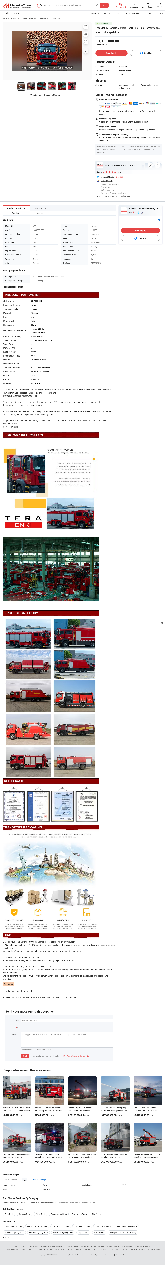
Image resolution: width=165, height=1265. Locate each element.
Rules (161, 13)
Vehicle (45, 1189)
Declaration (109, 1255)
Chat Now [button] (147, 53)
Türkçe (133, 1249)
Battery (45, 1185)
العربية (96, 1249)
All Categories (11, 13)
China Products (32, 1246)
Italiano (69, 1249)
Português (39, 1249)
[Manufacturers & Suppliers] (17, 5)
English (22, 1249)
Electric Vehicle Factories (37, 1226)
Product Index (127, 1246)
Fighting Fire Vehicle (103, 1226)
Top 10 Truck (84, 1232)
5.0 (130, 212)
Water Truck (40, 1214)
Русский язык (59, 1249)
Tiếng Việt (141, 1249)
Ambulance (87, 1185)
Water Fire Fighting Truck (63, 1232)
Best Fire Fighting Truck (38, 1232)
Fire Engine (96, 1214)
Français (49, 1249)
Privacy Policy (121, 1255)
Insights (147, 1246)
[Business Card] (159, 219)
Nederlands (87, 1249)
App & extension (132, 13)
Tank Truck (9, 1214)
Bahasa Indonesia (154, 1249)
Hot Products (19, 1246)
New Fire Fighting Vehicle (127, 1226)
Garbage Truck (24, 1214)
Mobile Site (138, 1246)
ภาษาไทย (124, 1249)
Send (25, 1056)
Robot (5, 1189)
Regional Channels (112, 1246)
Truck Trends (99, 1232)
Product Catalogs (39, 1179)
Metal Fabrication (10, 1185)
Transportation (15, 18)
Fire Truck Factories (82, 1226)
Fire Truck (42, 18)
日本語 (110, 1249)
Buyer (106, 13)
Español (30, 1249)
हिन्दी (117, 1249)
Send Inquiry (111, 53)
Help (117, 13)
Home (5, 18)
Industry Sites (99, 1246)
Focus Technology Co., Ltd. (65, 1255)
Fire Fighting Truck (55, 18)
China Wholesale (72, 1246)
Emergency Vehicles (59, 1214)
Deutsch (78, 1249)
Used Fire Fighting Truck (14, 1232)
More (5, 1237)
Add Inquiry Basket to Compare (47, 95)
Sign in (159, 7)
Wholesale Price (86, 1246)
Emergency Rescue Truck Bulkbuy (123, 1232)
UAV (124, 1185)
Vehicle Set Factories (60, 1226)
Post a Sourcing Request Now (76, 1056)
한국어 (103, 1249)
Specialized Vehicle (29, 18)
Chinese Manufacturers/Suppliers (51, 1246)
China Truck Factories (13, 1226)
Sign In (99, 196)
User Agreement (96, 1255)
